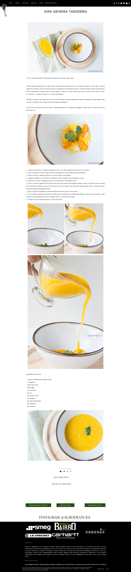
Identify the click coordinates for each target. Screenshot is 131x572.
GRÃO (40, 552)
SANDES (67, 554)
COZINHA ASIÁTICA (85, 548)
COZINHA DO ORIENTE (98, 548)
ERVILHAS (103, 550)
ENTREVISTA (95, 550)
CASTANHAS (29, 548)
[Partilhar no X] (64, 471)
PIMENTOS (92, 552)
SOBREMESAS (80, 554)
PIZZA (98, 552)
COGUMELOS (45, 548)
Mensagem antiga (95, 505)
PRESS (41, 3)
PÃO (34, 554)
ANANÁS (52, 546)
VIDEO (27, 556)
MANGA (60, 552)
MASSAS (66, 552)
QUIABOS (39, 554)
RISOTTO (56, 554)
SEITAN (73, 554)
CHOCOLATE (37, 548)
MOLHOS (76, 552)
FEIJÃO (36, 552)
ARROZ (57, 546)
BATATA (63, 546)
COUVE (68, 548)
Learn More (100, 569)
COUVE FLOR (74, 548)
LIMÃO (55, 552)
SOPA (90, 554)
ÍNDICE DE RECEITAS (51, 3)
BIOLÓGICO (97, 546)
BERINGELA (80, 546)
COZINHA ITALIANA (45, 550)
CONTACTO (25, 3)
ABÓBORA (35, 546)
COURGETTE (61, 548)
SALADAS (62, 554)
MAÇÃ (71, 552)
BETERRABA (89, 546)
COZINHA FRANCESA (31, 550)
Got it (107, 569)
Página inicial (65, 505)
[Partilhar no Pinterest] (70, 471)
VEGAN (104, 554)
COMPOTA (53, 548)
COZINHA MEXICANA (59, 550)
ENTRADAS (86, 550)
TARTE (95, 554)
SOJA (86, 554)
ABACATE (28, 546)
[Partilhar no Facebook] (67, 471)
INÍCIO (11, 3)
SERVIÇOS (34, 3)
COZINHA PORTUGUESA (75, 550)
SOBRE (17, 3)
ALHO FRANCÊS (44, 546)
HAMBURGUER (47, 552)
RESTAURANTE (47, 554)
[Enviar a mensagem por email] (60, 471)
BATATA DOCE (71, 546)
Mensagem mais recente (38, 505)
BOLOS (104, 546)
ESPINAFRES (29, 552)
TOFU (99, 554)
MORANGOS (84, 552)
